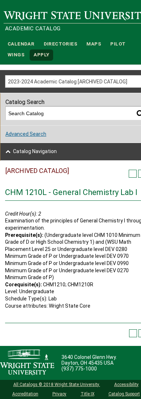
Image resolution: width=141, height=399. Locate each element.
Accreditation (25, 393)
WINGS (16, 55)
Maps (93, 44)
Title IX (87, 393)
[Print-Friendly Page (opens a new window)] (133, 174)
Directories (60, 44)
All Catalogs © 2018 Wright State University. (56, 384)
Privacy (59, 393)
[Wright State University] (27, 363)
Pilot (117, 44)
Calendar (21, 44)
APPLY (41, 55)
